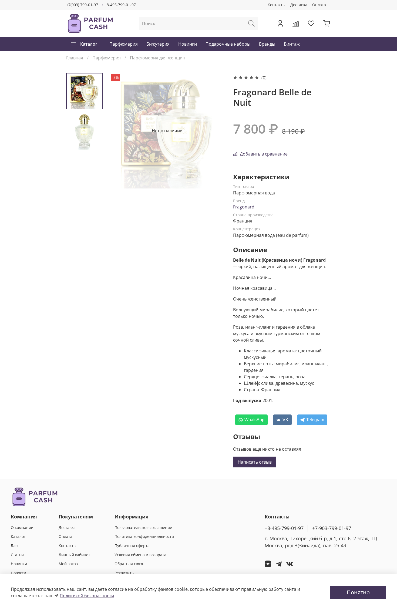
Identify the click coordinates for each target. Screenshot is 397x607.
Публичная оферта (132, 545)
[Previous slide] (120, 130)
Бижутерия (158, 44)
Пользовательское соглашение (143, 527)
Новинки (187, 44)
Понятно (358, 592)
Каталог (88, 44)
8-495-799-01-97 (121, 4)
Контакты (276, 4)
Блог (15, 545)
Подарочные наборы (228, 44)
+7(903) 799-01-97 (82, 4)
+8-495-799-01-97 (284, 528)
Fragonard (243, 207)
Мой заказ (68, 563)
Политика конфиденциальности (144, 536)
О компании (22, 527)
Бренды (267, 44)
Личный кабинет (74, 554)
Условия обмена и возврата (140, 554)
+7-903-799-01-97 (331, 528)
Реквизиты (124, 572)
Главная (74, 58)
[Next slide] (214, 130)
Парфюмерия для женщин (157, 58)
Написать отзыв (255, 462)
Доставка (298, 4)
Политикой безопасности (87, 596)
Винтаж (292, 44)
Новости (18, 572)
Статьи (17, 554)
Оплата (319, 4)
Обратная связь (129, 563)
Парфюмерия (123, 44)
